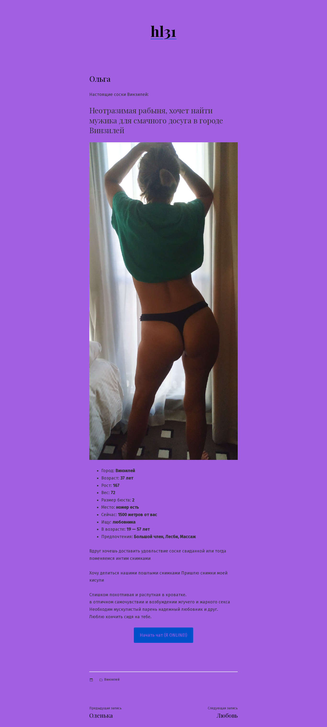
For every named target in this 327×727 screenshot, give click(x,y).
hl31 (163, 30)
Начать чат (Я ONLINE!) (163, 635)
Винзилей (111, 679)
